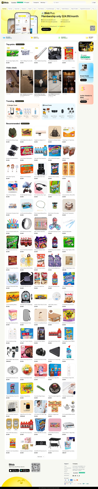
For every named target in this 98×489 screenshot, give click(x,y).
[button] (12, 55)
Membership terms (67, 468)
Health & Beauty (65, 8)
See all (73, 67)
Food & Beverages (50, 8)
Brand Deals (48, 105)
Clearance (24, 8)
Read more (45, 29)
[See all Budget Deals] (38, 105)
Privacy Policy (66, 473)
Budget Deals (13, 105)
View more (39, 456)
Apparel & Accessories (85, 8)
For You (4, 8)
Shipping (66, 469)
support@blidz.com (81, 466)
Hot (35, 8)
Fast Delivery (41, 8)
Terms (65, 466)
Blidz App (43, 2)
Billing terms (66, 475)
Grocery (10, 8)
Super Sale (17, 8)
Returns (65, 471)
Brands (29, 8)
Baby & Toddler (74, 8)
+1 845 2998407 (81, 467)
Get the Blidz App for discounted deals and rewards (49, 487)
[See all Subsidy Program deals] (73, 105)
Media (58, 8)
